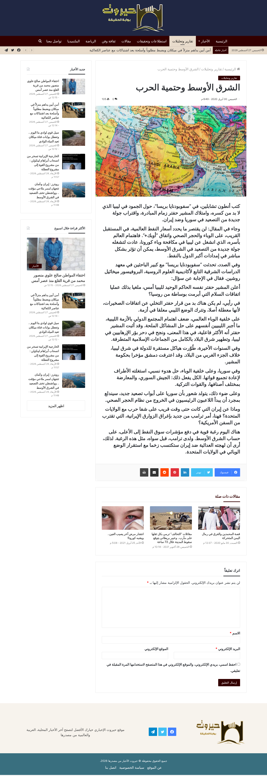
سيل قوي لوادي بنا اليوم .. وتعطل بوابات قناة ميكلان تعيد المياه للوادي (43, 137)
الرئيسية (221, 41)
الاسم (235, 633)
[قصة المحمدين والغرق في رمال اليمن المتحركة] (219, 518)
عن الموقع (154, 767)
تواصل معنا (54, 41)
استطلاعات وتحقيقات (151, 41)
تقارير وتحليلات (182, 41)
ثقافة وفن (109, 41)
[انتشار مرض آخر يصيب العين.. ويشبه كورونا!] (123, 518)
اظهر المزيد (56, 406)
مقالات (126, 41)
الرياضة (91, 41)
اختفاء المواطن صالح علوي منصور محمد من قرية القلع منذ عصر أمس (43, 85)
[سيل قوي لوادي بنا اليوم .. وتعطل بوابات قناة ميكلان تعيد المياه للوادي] (73, 138)
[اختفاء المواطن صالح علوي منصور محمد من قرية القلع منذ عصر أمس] (73, 86)
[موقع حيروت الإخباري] (133, 18)
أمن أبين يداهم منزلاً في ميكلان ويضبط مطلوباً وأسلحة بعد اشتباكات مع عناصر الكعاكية (150, 50)
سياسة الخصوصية (131, 767)
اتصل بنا (110, 767)
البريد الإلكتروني (227, 649)
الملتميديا (73, 41)
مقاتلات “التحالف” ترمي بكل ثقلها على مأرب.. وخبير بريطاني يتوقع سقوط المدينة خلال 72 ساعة (172, 538)
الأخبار (205, 41)
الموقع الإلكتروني (156, 649)
